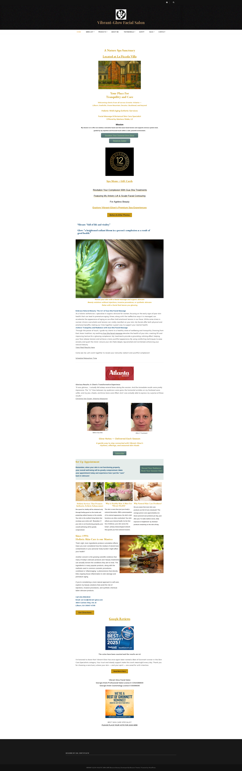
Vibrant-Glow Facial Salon (121, 22)
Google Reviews (119, 619)
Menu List (89, 32)
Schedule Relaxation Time (86, 358)
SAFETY (141, 32)
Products (102, 32)
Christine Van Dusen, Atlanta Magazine (92, 399)
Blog (151, 32)
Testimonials (129, 32)
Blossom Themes (135, 767)
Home (79, 32)
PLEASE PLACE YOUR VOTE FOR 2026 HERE (120, 725)
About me (115, 32)
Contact (161, 32)
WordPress (152, 767)
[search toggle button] (173, 2)
